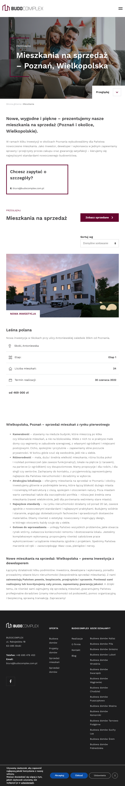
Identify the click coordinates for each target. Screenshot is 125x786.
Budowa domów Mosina (103, 706)
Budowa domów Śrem (102, 739)
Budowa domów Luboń (103, 654)
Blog (74, 655)
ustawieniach (27, 782)
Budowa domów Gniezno (104, 649)
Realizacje (77, 638)
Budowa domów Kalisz (102, 638)
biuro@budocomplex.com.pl (28, 188)
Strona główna (13, 104)
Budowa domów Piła (101, 643)
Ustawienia (100, 775)
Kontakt (76, 650)
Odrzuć (79, 775)
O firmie (76, 644)
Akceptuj (59, 775)
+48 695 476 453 (25, 655)
